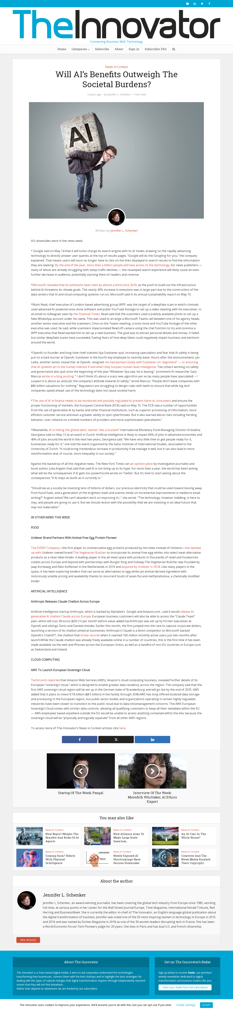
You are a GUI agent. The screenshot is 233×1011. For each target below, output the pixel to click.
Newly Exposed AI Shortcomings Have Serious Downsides (127, 859)
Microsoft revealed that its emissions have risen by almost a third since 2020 (85, 285)
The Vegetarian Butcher (89, 553)
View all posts (28, 940)
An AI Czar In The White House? (193, 835)
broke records (90, 635)
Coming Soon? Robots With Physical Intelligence (60, 859)
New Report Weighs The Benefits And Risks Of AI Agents (62, 837)
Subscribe (102, 49)
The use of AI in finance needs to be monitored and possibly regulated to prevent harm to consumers (102, 401)
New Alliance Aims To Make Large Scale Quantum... (128, 837)
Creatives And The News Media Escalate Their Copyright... (195, 859)
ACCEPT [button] (206, 1005)
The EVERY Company (45, 548)
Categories (79, 49)
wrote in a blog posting (58, 376)
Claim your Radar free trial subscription (185, 987)
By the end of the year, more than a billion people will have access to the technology (112, 265)
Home (62, 49)
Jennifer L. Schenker (119, 94)
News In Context (116, 67)
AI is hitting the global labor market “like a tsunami (83, 430)
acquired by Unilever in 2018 (141, 567)
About (118, 49)
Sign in (134, 49)
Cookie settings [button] (186, 1005)
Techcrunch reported (45, 680)
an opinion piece (141, 464)
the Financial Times (86, 314)
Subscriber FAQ (155, 49)
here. (122, 728)
